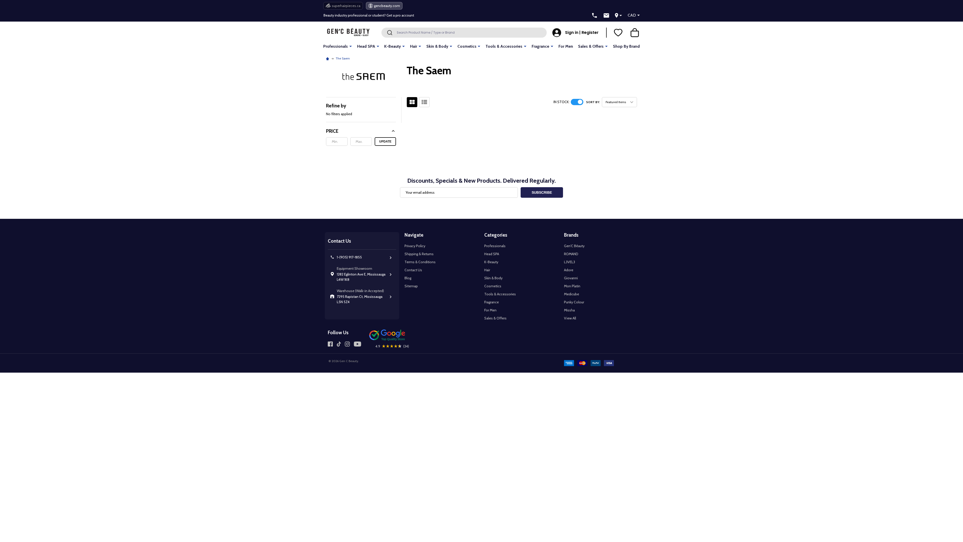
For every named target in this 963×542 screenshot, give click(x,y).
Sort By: (593, 102)
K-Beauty (392, 46)
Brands (571, 235)
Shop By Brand (626, 46)
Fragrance (540, 46)
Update (385, 141)
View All (570, 318)
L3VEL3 (569, 262)
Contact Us (413, 270)
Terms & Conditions (420, 262)
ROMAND (571, 254)
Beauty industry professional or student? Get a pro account (369, 15)
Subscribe (542, 192)
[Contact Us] (606, 15)
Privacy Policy (415, 246)
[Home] (328, 58)
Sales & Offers (591, 46)
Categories (495, 235)
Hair (413, 46)
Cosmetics (466, 46)
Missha (569, 310)
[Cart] (635, 33)
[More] (350, 46)
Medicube (571, 294)
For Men (565, 46)
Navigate (414, 235)
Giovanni (571, 278)
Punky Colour (574, 302)
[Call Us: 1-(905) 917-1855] (594, 15)
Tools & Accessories (504, 46)
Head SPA (366, 46)
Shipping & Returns (419, 254)
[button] (361, 131)
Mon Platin (572, 286)
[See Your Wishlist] (618, 33)
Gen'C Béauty (574, 246)
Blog (408, 278)
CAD (632, 15)
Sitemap (411, 286)
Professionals (335, 46)
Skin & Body (437, 46)
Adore (568, 270)
